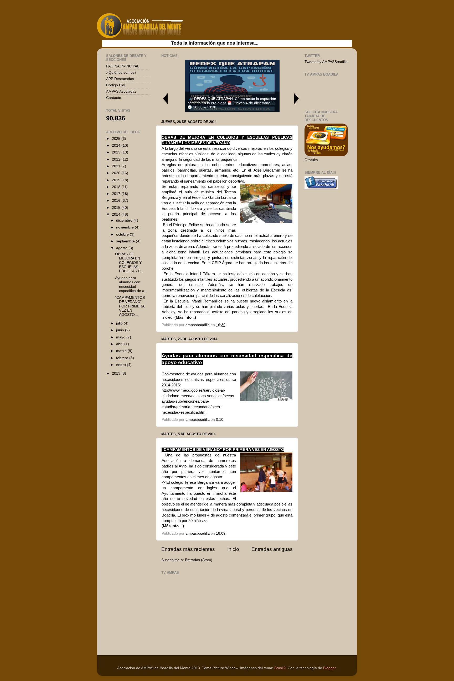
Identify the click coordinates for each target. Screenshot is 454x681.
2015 (116, 208)
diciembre (124, 220)
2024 (116, 145)
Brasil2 (280, 668)
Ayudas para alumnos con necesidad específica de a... (131, 284)
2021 (116, 166)
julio (120, 323)
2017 (116, 194)
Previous (165, 98)
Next (297, 98)
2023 (116, 152)
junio (120, 330)
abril (120, 344)
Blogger (329, 668)
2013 (116, 373)
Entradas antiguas (272, 549)
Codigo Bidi (115, 85)
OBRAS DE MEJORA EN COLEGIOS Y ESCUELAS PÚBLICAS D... (129, 262)
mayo (121, 337)
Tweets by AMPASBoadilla (326, 62)
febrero (122, 358)
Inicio (233, 549)
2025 (116, 139)
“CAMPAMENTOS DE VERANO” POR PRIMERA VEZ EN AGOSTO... (130, 306)
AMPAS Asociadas (121, 91)
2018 (116, 187)
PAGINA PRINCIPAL (122, 66)
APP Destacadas (120, 79)
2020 (116, 173)
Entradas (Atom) (198, 560)
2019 (116, 180)
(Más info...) (185, 317)
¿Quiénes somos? (121, 73)
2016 (116, 201)
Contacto (113, 98)
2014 (116, 214)
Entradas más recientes (188, 549)
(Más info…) (173, 526)
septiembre (126, 241)
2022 (116, 159)
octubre (123, 234)
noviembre (125, 227)
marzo (122, 351)
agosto (122, 248)
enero (121, 365)
